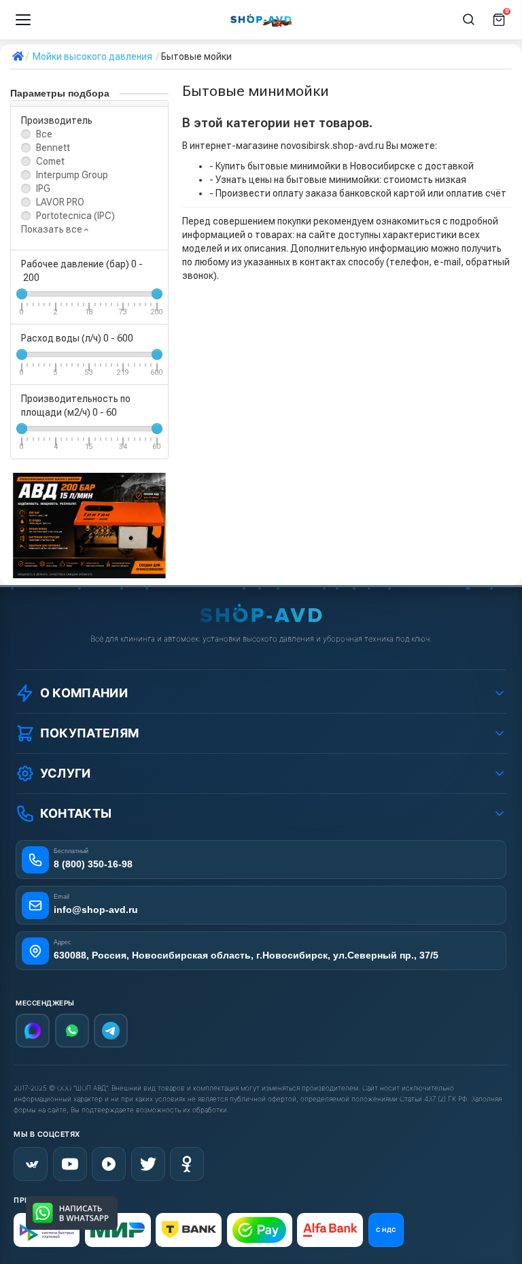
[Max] (33, 1031)
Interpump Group (72, 174)
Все (44, 134)
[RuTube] (109, 1164)
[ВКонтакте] (31, 1164)
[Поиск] (469, 19)
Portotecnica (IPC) (75, 215)
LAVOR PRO (60, 202)
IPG (43, 188)
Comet (50, 161)
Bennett (53, 147)
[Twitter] (148, 1164)
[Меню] (23, 19)
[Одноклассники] (187, 1164)
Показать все (52, 229)
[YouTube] (70, 1164)
